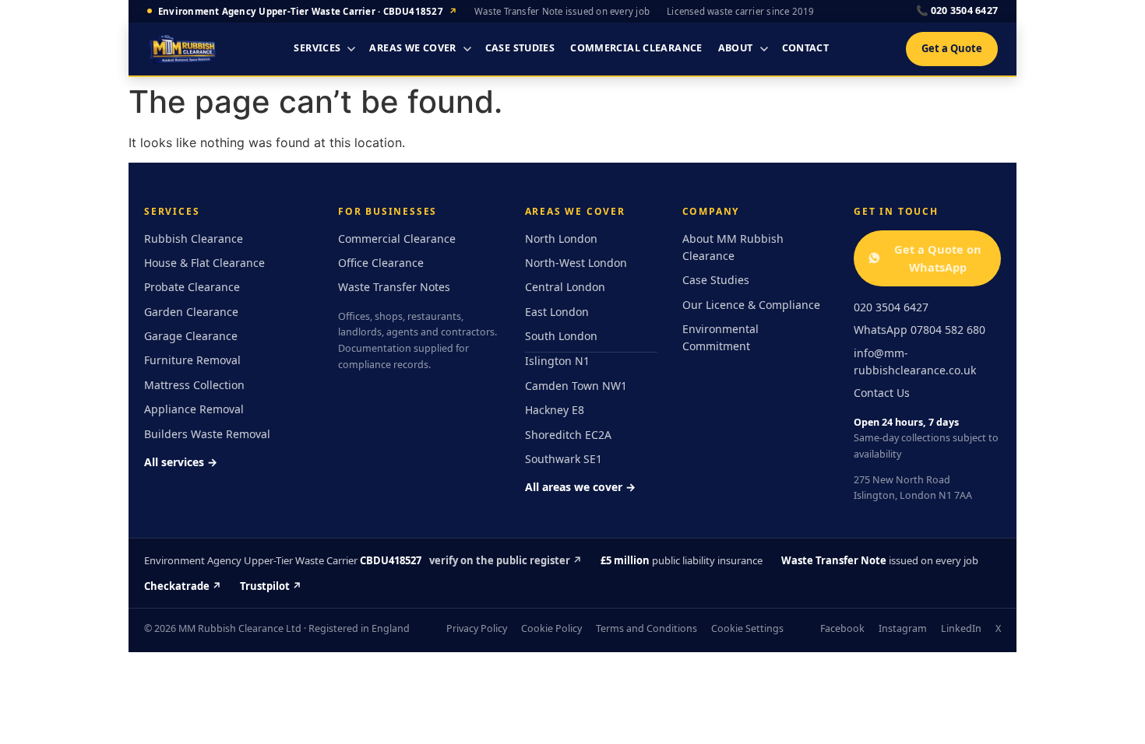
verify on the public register (505, 560)
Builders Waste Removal (207, 433)
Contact (806, 47)
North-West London (576, 262)
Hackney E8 (554, 409)
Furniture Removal (192, 360)
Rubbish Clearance (193, 238)
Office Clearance (381, 262)
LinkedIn (961, 628)
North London (561, 238)
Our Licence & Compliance (751, 304)
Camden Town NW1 (576, 385)
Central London (565, 286)
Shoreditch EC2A (568, 434)
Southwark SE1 (563, 458)
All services (180, 461)
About (735, 47)
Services (317, 47)
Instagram (903, 628)
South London (561, 335)
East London (557, 311)
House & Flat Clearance (204, 262)
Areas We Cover (412, 47)
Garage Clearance (191, 335)
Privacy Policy (476, 628)
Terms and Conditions (646, 628)
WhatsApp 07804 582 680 (919, 329)
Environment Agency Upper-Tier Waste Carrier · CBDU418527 (307, 11)
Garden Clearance (191, 311)
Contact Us (882, 392)
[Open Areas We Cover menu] (467, 49)
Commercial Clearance (636, 47)
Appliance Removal (194, 409)
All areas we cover (580, 486)
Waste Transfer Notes (394, 286)
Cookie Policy (551, 628)
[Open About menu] (764, 49)
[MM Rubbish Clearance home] (182, 49)
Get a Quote (951, 48)
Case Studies (520, 47)
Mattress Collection (194, 384)
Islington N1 (557, 360)
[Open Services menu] (351, 49)
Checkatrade (182, 586)
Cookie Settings (747, 628)
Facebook (842, 628)
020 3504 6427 (957, 10)
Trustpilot (270, 586)
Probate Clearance (192, 286)
